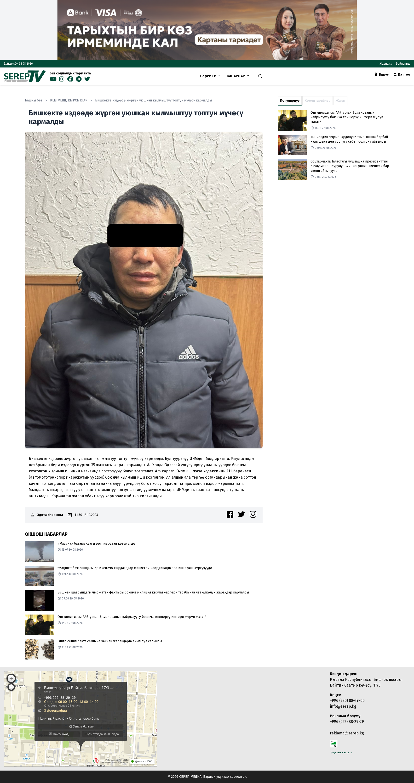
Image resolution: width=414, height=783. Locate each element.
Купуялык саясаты (341, 752)
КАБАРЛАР (236, 76)
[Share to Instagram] (253, 514)
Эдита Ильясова (50, 515)
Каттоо (403, 75)
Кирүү (383, 75)
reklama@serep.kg (347, 733)
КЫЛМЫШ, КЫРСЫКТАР (68, 100)
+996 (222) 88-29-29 (347, 721)
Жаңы (340, 101)
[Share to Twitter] (241, 514)
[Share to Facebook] (230, 514)
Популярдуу (289, 101)
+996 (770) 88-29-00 (347, 700)
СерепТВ (208, 76)
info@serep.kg (343, 706)
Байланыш (403, 63)
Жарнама (386, 63)
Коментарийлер (318, 101)
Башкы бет (33, 100)
